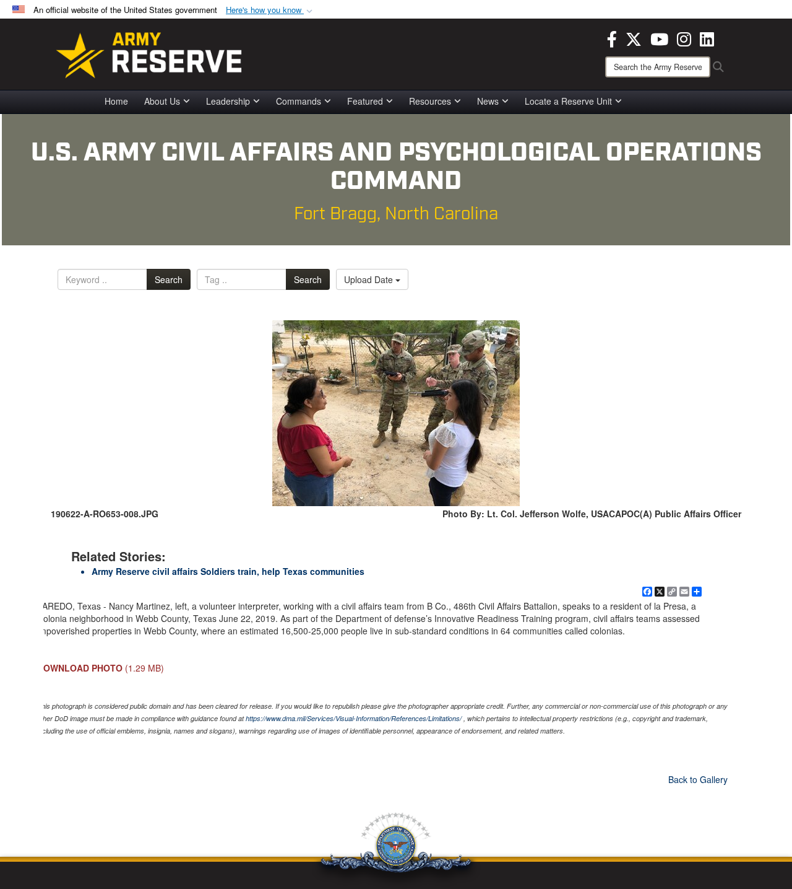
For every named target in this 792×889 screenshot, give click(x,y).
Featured (365, 101)
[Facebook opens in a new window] (612, 38)
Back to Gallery (698, 779)
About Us (162, 101)
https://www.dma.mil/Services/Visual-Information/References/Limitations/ (354, 718)
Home (116, 101)
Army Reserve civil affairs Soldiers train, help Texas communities (228, 571)
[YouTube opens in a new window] (659, 38)
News (488, 101)
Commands (298, 101)
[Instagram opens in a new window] (684, 38)
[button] (270, 10)
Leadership (228, 101)
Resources (430, 101)
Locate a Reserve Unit (568, 101)
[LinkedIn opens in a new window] (707, 38)
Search (169, 279)
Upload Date (369, 279)
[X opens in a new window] (634, 38)
